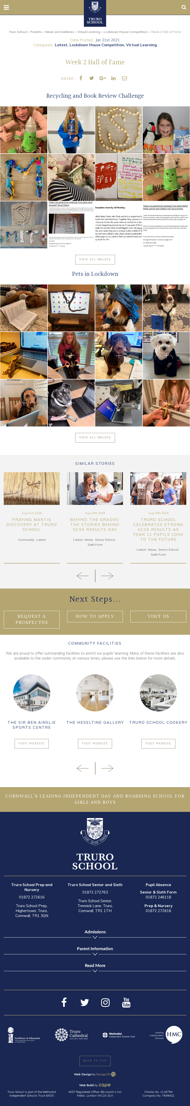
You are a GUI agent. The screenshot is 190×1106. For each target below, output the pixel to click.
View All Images (95, 259)
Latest (61, 45)
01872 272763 (95, 892)
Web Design (83, 1074)
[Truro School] (95, 7)
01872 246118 (158, 897)
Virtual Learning (141, 45)
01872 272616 (32, 897)
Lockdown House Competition (97, 45)
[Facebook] (64, 1002)
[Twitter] (85, 1002)
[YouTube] (126, 1002)
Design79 (103, 1074)
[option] (32, 518)
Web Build (86, 1085)
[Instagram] (105, 1002)
